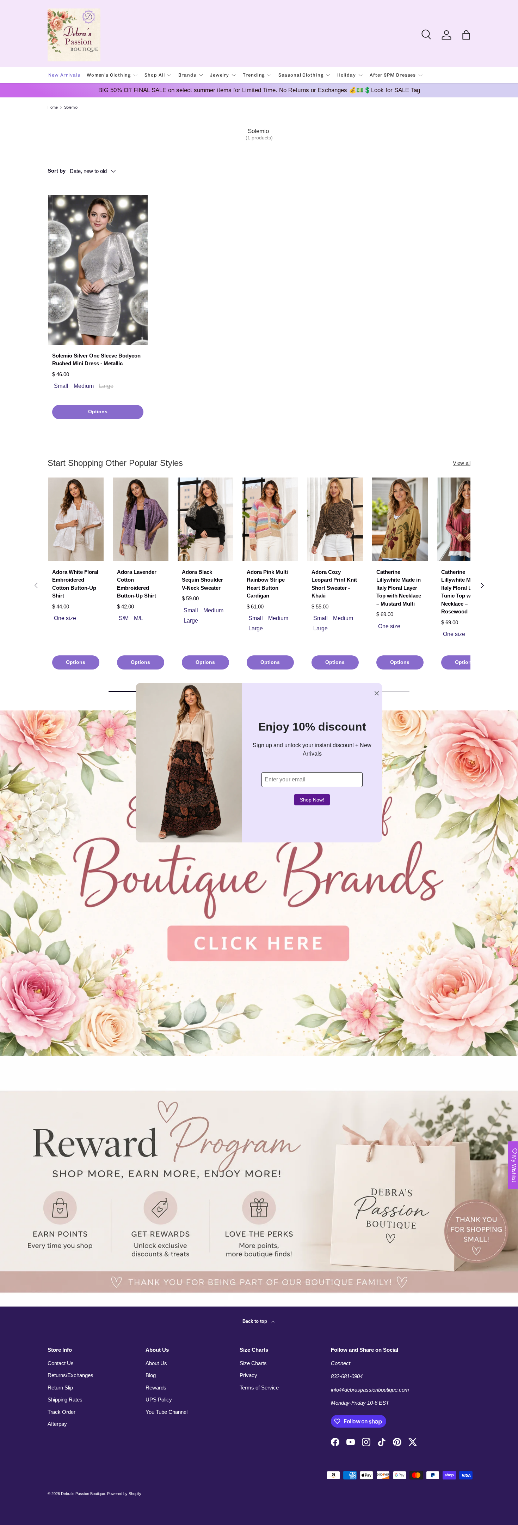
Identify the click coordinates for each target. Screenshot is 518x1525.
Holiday (346, 75)
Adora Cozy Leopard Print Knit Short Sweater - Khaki (334, 584)
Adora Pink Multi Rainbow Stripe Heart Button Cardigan (267, 584)
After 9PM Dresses (393, 75)
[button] (466, 35)
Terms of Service (259, 1388)
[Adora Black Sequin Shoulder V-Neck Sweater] (205, 519)
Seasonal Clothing (300, 75)
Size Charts (253, 1363)
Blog (151, 1375)
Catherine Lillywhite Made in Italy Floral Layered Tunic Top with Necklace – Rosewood (464, 592)
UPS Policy (159, 1400)
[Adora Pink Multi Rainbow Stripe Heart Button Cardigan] (270, 519)
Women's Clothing (109, 75)
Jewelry (219, 75)
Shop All (154, 75)
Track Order (61, 1412)
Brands (187, 75)
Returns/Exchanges (70, 1375)
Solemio (71, 107)
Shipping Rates (65, 1400)
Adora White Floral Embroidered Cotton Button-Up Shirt (75, 584)
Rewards (156, 1388)
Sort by (57, 171)
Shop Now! (312, 800)
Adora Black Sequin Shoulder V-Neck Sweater (202, 580)
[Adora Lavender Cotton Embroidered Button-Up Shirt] (140, 519)
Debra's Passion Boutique (83, 1493)
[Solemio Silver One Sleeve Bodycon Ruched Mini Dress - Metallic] (98, 270)
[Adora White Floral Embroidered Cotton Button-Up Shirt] (76, 519)
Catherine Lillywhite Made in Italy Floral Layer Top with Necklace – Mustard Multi (398, 588)
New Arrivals (64, 75)
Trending (254, 75)
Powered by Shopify (124, 1493)
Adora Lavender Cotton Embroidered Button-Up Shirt (136, 584)
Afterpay (57, 1424)
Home (53, 107)
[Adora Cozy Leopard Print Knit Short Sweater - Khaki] (335, 519)
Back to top (255, 1321)
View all (461, 463)
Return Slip (60, 1388)
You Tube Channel (166, 1412)
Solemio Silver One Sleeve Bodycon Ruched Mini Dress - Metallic (96, 360)
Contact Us (61, 1363)
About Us (156, 1363)
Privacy (248, 1375)
